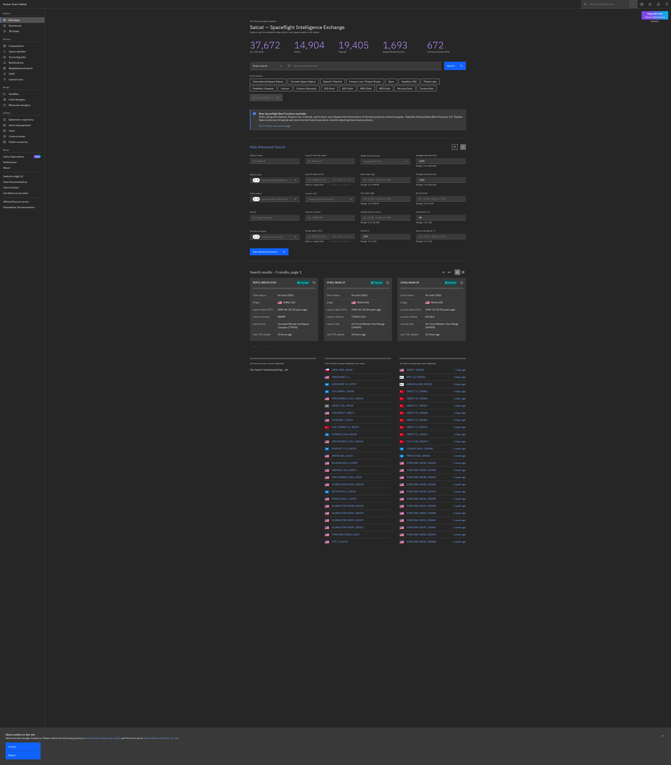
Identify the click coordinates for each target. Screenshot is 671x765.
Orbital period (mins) (371, 212)
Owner (253, 212)
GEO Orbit (347, 88)
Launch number (313, 212)
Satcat (15, 4)
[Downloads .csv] (443, 272)
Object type (256, 174)
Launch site (311, 193)
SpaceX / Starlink (332, 81)
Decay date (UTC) (313, 230)
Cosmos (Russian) (306, 88)
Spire (391, 81)
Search (451, 65)
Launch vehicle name (315, 155)
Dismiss (655, 21)
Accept (12, 746)
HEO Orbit (384, 88)
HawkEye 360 (409, 81)
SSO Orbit (329, 88)
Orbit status (256, 193)
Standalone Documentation (19, 207)
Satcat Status (11, 187)
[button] (314, 282)
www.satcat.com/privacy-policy (103, 738)
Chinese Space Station (303, 81)
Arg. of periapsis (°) (425, 230)
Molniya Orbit (404, 88)
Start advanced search (265, 251)
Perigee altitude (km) (426, 174)
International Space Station (268, 81)
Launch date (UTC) (314, 174)
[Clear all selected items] (258, 180)
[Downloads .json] (449, 272)
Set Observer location (15, 193)
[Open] (295, 180)
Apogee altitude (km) (426, 155)
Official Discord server (16, 201)
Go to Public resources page (274, 125)
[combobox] (267, 66)
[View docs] (641, 4)
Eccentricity (422, 193)
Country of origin (258, 231)
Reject (12, 755)
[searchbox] (605, 4)
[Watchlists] (650, 4)
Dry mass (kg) (367, 193)
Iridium (285, 88)
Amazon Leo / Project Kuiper (365, 81)
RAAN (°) (365, 230)
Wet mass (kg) (368, 174)
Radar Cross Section (371, 155)
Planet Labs (430, 81)
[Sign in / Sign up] (667, 4)
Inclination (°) (423, 212)
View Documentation (15, 182)
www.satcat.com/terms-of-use (161, 738)
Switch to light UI (13, 176)
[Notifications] (658, 4)
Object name (256, 155)
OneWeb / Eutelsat (263, 88)
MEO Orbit (366, 88)
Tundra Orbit (427, 88)
